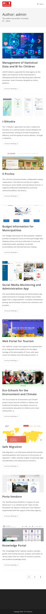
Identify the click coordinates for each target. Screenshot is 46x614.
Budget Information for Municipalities (18, 228)
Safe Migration (12, 447)
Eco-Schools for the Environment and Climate (19, 392)
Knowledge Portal (14, 545)
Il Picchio (8, 174)
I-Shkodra (8, 121)
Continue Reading (12, 89)
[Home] (3, 21)
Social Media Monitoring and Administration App (21, 286)
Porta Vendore (12, 496)
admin (8, 21)
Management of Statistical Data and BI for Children (20, 64)
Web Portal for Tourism (18, 341)
